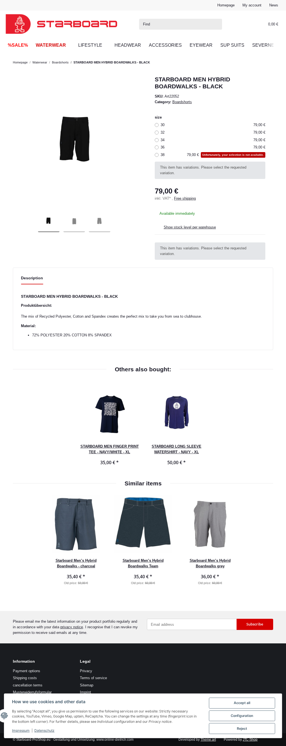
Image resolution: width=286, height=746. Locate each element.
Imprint (85, 692)
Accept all (242, 703)
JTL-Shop (250, 740)
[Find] (216, 24)
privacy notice (71, 627)
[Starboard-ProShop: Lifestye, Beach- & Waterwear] (61, 24)
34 (213, 140)
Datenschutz (44, 730)
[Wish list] (252, 24)
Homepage (226, 5)
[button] (241, 24)
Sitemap (86, 685)
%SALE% (18, 45)
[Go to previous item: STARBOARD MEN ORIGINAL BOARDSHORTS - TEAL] (257, 62)
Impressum (21, 730)
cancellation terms (27, 685)
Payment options (26, 671)
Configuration (242, 716)
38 (212, 155)
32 (213, 132)
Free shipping (185, 198)
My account (251, 5)
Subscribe (254, 624)
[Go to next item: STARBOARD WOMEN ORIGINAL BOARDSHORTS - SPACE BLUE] (268, 62)
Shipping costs (25, 678)
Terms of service (93, 678)
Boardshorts (182, 102)
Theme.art (208, 740)
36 (213, 147)
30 (213, 125)
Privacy (86, 671)
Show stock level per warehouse (190, 227)
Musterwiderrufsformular (32, 692)
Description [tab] (32, 278)
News (273, 5)
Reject (242, 728)
